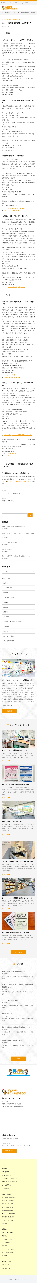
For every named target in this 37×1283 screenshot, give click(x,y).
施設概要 (9, 711)
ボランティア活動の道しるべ (10, 1178)
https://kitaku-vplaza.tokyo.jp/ (14, 1106)
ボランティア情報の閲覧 (8, 1213)
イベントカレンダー (7, 1232)
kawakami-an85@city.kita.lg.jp (17, 287)
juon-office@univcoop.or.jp (16, 375)
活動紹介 (5, 602)
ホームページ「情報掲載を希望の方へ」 (18, 481)
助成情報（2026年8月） (8, 549)
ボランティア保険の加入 (8, 1200)
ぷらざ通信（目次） (8, 597)
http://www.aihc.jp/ (10, 456)
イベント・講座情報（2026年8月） (11, 542)
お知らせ (5, 631)
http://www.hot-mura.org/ (12, 210)
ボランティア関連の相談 (8, 1197)
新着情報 (5, 612)
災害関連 (4, 1229)
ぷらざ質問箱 (5, 1172)
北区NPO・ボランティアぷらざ (20, 1279)
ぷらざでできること (7, 1194)
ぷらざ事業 (6, 616)
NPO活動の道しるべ (7, 1175)
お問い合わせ (17, 2)
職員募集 (5, 607)
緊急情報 (5, 592)
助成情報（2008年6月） (9, 501)
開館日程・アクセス (7, 2)
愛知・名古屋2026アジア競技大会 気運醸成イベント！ (16, 556)
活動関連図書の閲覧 (7, 1210)
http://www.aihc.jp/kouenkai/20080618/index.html (17, 435)
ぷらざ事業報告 (7, 588)
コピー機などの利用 (7, 1207)
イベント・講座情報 (7, 1220)
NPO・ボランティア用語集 (9, 1181)
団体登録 (4, 1223)
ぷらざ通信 (5, 19)
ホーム (3, 1165)
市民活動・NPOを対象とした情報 (12, 621)
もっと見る (18, 1058)
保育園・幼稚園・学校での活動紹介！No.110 (14, 526)
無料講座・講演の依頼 (8, 1217)
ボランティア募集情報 (9, 636)
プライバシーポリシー (8, 1268)
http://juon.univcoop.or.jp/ (13, 377)
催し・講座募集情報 (14, 19)
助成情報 (5, 583)
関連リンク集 (5, 1188)
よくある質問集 (6, 1185)
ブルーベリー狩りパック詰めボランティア (13, 1040)
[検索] (30, 515)
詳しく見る (5, 761)
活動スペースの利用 (7, 1204)
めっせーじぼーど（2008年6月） (11, 493)
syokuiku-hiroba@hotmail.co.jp (17, 208)
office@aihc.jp (12, 453)
